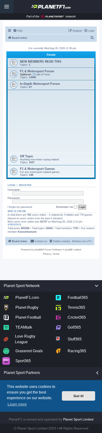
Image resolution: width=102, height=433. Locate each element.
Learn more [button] (17, 404)
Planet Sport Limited (78, 419)
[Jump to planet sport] (53, 16)
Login (11, 185)
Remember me (65, 207)
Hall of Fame (43, 74)
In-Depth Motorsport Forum (40, 84)
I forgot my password (20, 207)
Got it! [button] (79, 396)
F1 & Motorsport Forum (37, 71)
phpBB (38, 249)
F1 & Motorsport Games (37, 169)
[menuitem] (18, 31)
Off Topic (26, 156)
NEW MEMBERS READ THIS (40, 61)
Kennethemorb (27, 231)
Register (25, 185)
